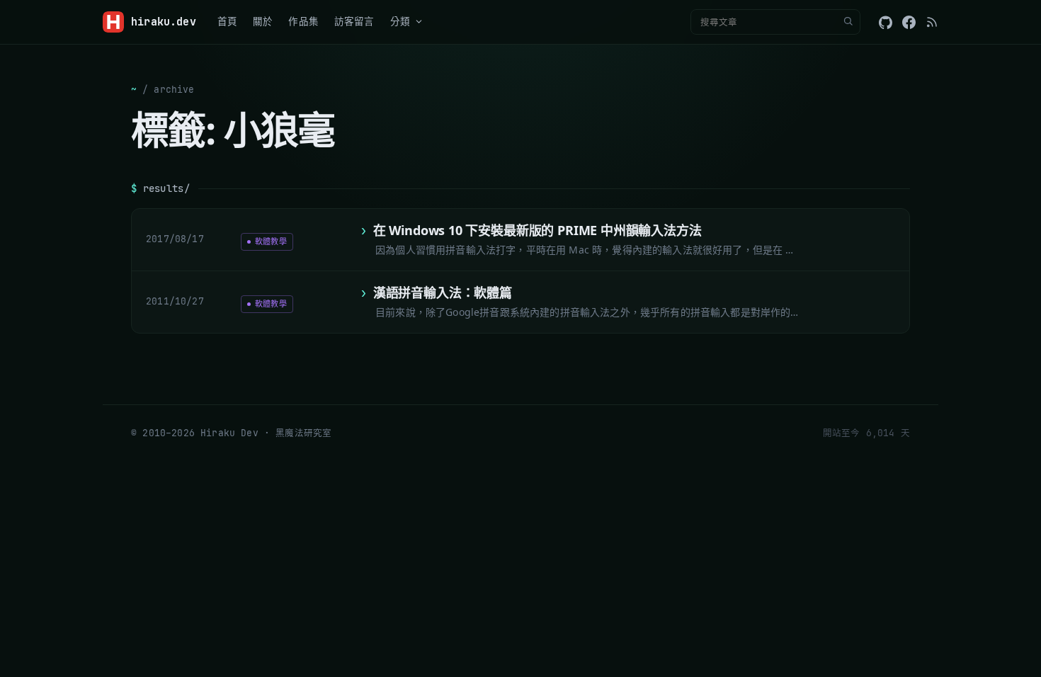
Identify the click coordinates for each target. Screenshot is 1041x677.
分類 (400, 21)
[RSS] (932, 22)
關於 (263, 21)
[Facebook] (909, 22)
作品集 (303, 21)
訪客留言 (354, 21)
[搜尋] (847, 22)
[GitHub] (885, 22)
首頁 (227, 21)
